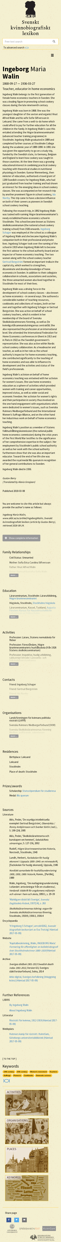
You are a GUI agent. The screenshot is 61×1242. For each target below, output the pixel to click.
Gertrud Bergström (13, 261)
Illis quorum (23, 795)
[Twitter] (16, 1220)
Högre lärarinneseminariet (23, 598)
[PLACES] (26, 1173)
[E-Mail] (24, 1220)
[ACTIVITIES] (26, 1116)
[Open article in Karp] (6, 1079)
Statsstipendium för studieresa (39, 790)
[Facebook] (8, 1220)
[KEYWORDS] (26, 1201)
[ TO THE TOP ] (9, 1058)
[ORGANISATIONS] (27, 1144)
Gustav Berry (9, 478)
